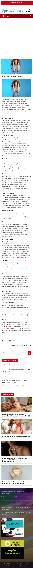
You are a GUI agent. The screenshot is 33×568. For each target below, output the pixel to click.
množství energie (21, 257)
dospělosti (6, 126)
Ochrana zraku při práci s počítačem (20, 345)
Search (29, 353)
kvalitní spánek (17, 109)
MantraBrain (28, 565)
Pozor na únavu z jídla (9, 340)
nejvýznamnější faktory (10, 213)
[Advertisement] (16, 39)
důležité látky (8, 326)
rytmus (24, 167)
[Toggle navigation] (8, 16)
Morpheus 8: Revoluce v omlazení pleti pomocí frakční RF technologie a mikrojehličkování (14, 459)
